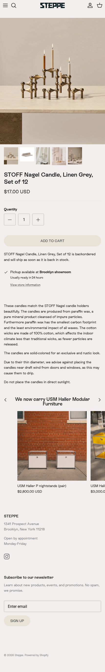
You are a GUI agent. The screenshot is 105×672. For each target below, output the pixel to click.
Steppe (19, 655)
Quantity (10, 209)
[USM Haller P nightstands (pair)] (52, 446)
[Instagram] (7, 556)
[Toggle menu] (5, 5)
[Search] (16, 5)
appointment (28, 538)
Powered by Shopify (36, 655)
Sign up (17, 621)
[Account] (89, 5)
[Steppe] (52, 5)
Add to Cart (52, 241)
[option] (52, 81)
